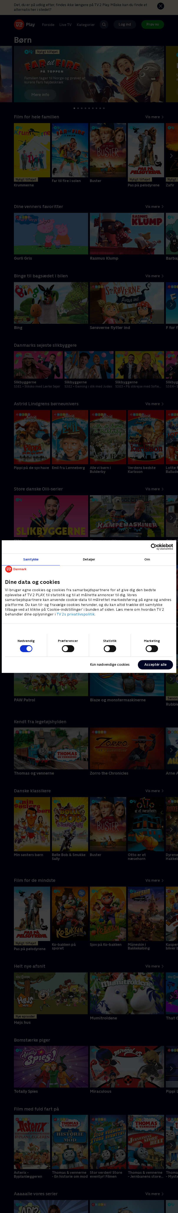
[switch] (68, 648)
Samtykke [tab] (31, 559)
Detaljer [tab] (89, 559)
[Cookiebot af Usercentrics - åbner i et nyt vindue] (154, 546)
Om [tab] (147, 559)
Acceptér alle (155, 665)
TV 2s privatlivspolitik (75, 614)
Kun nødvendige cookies (110, 665)
